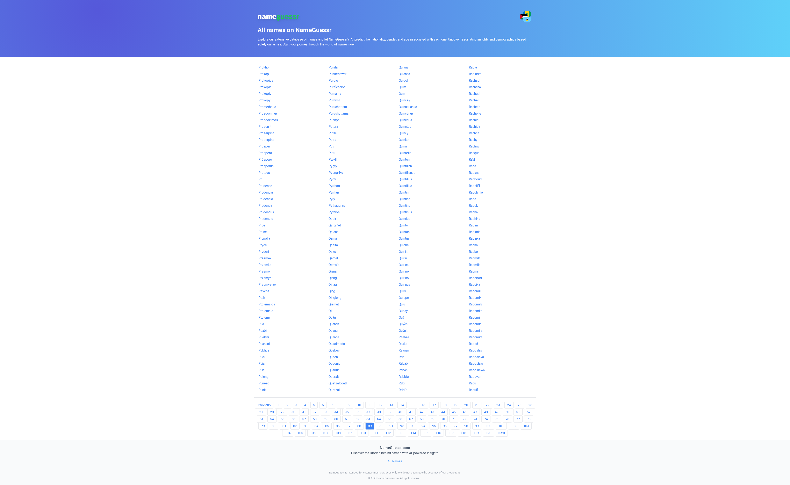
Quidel (403, 80)
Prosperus (266, 166)
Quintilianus (407, 173)
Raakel (403, 344)
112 (388, 433)
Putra (332, 140)
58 (315, 419)
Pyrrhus (334, 192)
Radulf (473, 390)
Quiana (403, 67)
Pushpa (334, 120)
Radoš (473, 344)
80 (273, 426)
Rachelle (475, 113)
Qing (332, 291)
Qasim (333, 245)
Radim (473, 225)
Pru (260, 179)
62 (357, 419)
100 (488, 426)
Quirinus (404, 285)
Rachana (475, 87)
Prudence (265, 186)
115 (426, 433)
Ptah (261, 298)
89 (370, 426)
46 (464, 412)
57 (304, 419)
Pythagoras (337, 206)
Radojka (474, 285)
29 (283, 412)
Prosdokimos (268, 120)
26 (530, 405)
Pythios (334, 212)
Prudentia (265, 206)
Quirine (404, 271)
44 (443, 412)
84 (316, 426)
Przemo (264, 271)
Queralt (334, 377)
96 (445, 426)
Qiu (331, 311)
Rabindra (475, 74)
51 (518, 412)
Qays (332, 252)
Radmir (474, 271)
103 (526, 426)
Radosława (477, 370)
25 (520, 405)
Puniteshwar (337, 74)
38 (379, 412)
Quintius (404, 219)
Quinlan (404, 140)
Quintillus (405, 186)
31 (304, 412)
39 (390, 412)
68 (422, 419)
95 (434, 426)
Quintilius (405, 179)
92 (402, 426)
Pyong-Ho (336, 173)
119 (476, 433)
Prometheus (267, 107)
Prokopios (265, 80)
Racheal (474, 94)
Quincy (403, 133)
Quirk (402, 291)
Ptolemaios (266, 304)
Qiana (333, 271)
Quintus (404, 238)
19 (455, 405)
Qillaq (333, 285)
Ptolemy (264, 317)
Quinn (403, 146)
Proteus (264, 173)
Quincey (404, 100)
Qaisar (333, 232)
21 (477, 405)
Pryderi (263, 252)
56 (293, 419)
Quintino (404, 206)
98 (466, 426)
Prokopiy (264, 94)
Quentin (334, 370)
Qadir (332, 219)
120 (488, 433)
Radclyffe (476, 192)
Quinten (404, 159)
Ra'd (472, 159)
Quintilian (405, 166)
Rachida (474, 127)
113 (400, 433)
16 (423, 405)
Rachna (474, 133)
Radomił (475, 298)
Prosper (264, 146)
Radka (473, 245)
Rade (472, 199)
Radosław (476, 363)
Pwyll (333, 159)
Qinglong (335, 298)
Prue (261, 225)
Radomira (475, 331)
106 (313, 433)
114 (413, 433)
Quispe (404, 298)
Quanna (334, 337)
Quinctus (405, 127)
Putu (332, 153)
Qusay (403, 311)
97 (455, 426)
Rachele (474, 107)
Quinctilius (406, 113)
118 (463, 433)
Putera (333, 127)
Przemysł (265, 278)
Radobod (475, 278)
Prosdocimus (268, 113)
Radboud (475, 179)
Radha (473, 212)
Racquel (474, 153)
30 (293, 412)
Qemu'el (334, 265)
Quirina (404, 265)
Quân (332, 317)
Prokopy (264, 100)
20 (466, 405)
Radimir (474, 232)
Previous (264, 405)
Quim (402, 87)
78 (529, 419)
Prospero (265, 153)
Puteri (333, 133)
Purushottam (338, 107)
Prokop (263, 74)
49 (496, 412)
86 (338, 426)
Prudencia (265, 192)
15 (413, 405)
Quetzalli (335, 390)
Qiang (333, 278)
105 (300, 433)
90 (380, 426)
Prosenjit (264, 127)
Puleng (263, 377)
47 (475, 412)
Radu (472, 383)
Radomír (475, 324)
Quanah (334, 324)
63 (368, 419)
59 (325, 419)
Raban (403, 370)
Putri (332, 146)
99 (477, 426)
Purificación (337, 87)
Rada (472, 166)
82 (295, 426)
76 (507, 419)
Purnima (334, 100)
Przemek (265, 258)
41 (411, 412)
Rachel (474, 100)
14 (402, 405)
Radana (474, 173)
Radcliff (474, 186)
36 (357, 412)
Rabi (402, 383)
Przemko (265, 265)
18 (445, 405)
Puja (261, 363)
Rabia (473, 67)
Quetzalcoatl (338, 383)
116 (438, 433)
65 (390, 419)
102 (513, 426)
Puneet (263, 383)
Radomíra (475, 337)
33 (325, 412)
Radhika (474, 219)
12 (380, 405)
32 (315, 412)
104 (287, 433)
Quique (404, 245)
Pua (261, 324)
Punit (262, 390)
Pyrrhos (334, 186)
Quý (401, 317)
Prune (262, 232)
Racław (474, 146)
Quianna (404, 74)
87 (348, 426)
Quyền (403, 324)
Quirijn (403, 252)
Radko (473, 252)
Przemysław (267, 285)
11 (370, 405)
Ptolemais (265, 311)
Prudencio (265, 199)
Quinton (404, 232)
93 (413, 426)
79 (263, 426)
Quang (333, 331)
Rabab (403, 363)
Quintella (405, 153)
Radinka (474, 238)
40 (400, 412)
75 (496, 419)
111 (375, 433)
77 (518, 419)
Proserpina (266, 133)
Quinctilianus (408, 107)
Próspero (265, 159)
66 (400, 419)
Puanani (264, 344)
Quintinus (405, 212)
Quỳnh (403, 331)
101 (501, 426)
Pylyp (333, 166)
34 (336, 412)
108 (338, 433)
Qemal (333, 258)
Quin (402, 94)
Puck (262, 357)
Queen (333, 357)
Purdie (333, 80)
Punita (333, 67)
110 (363, 433)
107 (325, 433)
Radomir (475, 317)
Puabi (262, 331)
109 (350, 433)
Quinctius (405, 120)
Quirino (404, 278)
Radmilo (475, 265)
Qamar (333, 238)
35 (347, 412)
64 (379, 419)
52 (529, 412)
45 (454, 412)
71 (454, 419)
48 (486, 412)
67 (411, 419)
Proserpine (266, 140)
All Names (395, 461)
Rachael (474, 80)
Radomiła (475, 311)
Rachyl (473, 140)
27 (261, 412)
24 (509, 405)
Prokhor (264, 67)
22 (487, 405)
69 (432, 419)
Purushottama (339, 113)
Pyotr (332, 179)
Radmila (474, 258)
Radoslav (475, 350)
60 (336, 419)
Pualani (263, 337)
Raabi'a (404, 337)
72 (464, 419)
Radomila (475, 304)
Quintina (404, 199)
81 (284, 426)
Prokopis (265, 87)
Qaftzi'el (335, 225)
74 (486, 419)
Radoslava (476, 357)
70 (443, 419)
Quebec (334, 350)
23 (498, 405)
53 (261, 419)
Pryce (262, 245)
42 (422, 412)
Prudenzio (265, 219)
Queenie (334, 363)
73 (475, 419)
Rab (401, 357)
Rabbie (404, 377)
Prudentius (266, 212)
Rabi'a (403, 390)
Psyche (263, 291)
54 (272, 419)
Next (501, 433)
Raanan (404, 350)
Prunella (264, 238)
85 (327, 426)
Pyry (332, 199)
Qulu (402, 304)
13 (391, 405)
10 (359, 405)
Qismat (334, 304)
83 (306, 426)
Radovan (475, 377)
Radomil (475, 291)
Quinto (403, 225)
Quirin (403, 258)
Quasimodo (337, 344)
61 (347, 419)
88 (359, 426)
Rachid (474, 120)
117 (451, 433)
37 (368, 412)
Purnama (335, 94)
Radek (473, 206)
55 (283, 419)
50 (507, 412)
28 (272, 412)
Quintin (404, 192)
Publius (263, 350)
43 (432, 412)
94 (423, 426)
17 (434, 405)
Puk (261, 370)
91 (391, 426)
